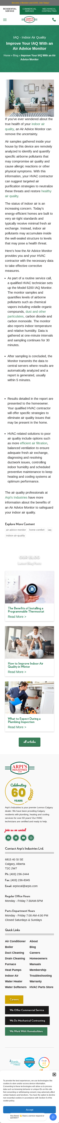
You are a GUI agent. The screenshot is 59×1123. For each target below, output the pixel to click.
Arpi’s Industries (16, 497)
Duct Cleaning (14, 952)
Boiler (9, 947)
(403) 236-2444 (19, 874)
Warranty (36, 981)
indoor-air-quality (15, 535)
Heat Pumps (13, 970)
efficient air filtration (33, 443)
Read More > (17, 616)
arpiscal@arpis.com (25, 886)
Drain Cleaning (15, 958)
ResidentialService (10, 10)
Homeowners (38, 958)
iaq (49, 529)
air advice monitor (16, 529)
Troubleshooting (41, 975)
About (34, 941)
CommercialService (29, 10)
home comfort (36, 529)
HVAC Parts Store (41, 987)
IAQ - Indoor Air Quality (29, 37)
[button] (54, 1074)
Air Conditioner (15, 941)
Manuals (35, 964)
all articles (29, 741)
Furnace (10, 964)
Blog (15, 55)
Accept (29, 1109)
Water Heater (13, 981)
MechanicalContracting (49, 10)
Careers (35, 952)
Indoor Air (11, 975)
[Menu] (5, 20)
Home (7, 55)
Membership (38, 970)
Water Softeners (16, 987)
